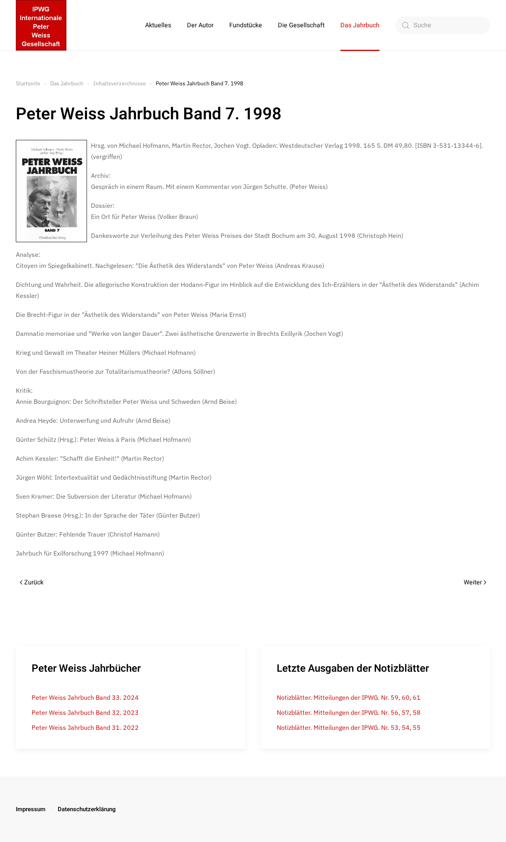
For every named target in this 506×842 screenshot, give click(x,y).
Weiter (473, 582)
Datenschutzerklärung (87, 809)
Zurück (33, 582)
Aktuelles (158, 25)
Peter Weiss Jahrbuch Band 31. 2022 (85, 727)
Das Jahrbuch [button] (360, 25)
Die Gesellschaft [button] (301, 25)
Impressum (30, 809)
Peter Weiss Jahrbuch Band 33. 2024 (85, 697)
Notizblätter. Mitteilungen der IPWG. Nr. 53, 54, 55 (349, 727)
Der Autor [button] (200, 25)
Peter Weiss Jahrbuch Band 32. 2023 (85, 712)
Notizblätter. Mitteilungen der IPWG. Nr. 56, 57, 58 (349, 712)
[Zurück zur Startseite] (41, 25)
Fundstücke (245, 25)
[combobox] (442, 25)
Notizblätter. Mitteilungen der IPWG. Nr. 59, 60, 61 (349, 697)
